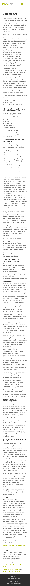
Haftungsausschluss (14, 578)
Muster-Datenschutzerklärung (11, 569)
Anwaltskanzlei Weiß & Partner (11, 571)
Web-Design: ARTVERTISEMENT (15, 584)
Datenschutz (14, 580)
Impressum (14, 576)
